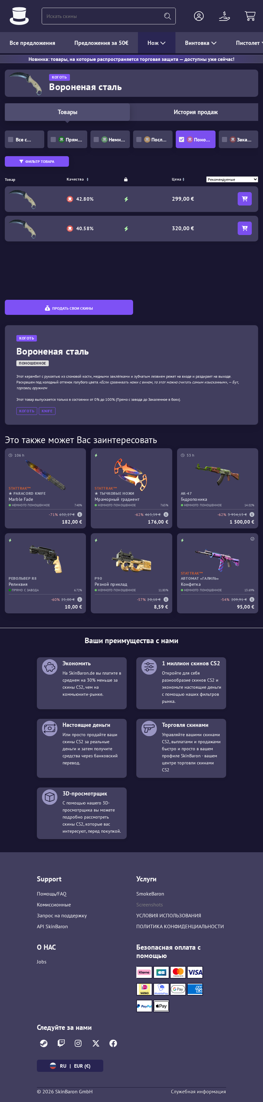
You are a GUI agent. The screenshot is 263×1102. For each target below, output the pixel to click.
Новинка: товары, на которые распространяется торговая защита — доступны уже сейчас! (131, 59)
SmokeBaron (150, 893)
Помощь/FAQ (51, 893)
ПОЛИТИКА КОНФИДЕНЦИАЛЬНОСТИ (180, 926)
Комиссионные (54, 904)
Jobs (42, 961)
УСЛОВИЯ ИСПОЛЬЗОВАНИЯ (168, 915)
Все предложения (32, 42)
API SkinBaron (52, 926)
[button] (199, 16)
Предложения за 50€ (101, 42)
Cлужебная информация (198, 1091)
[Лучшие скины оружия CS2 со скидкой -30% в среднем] (19, 16)
